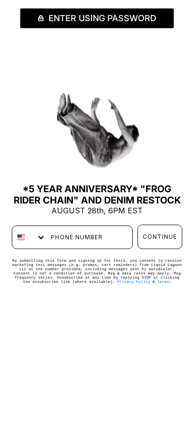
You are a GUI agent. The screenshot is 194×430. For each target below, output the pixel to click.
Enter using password (101, 18)
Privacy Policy (133, 282)
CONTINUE (160, 236)
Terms (163, 282)
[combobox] (29, 237)
